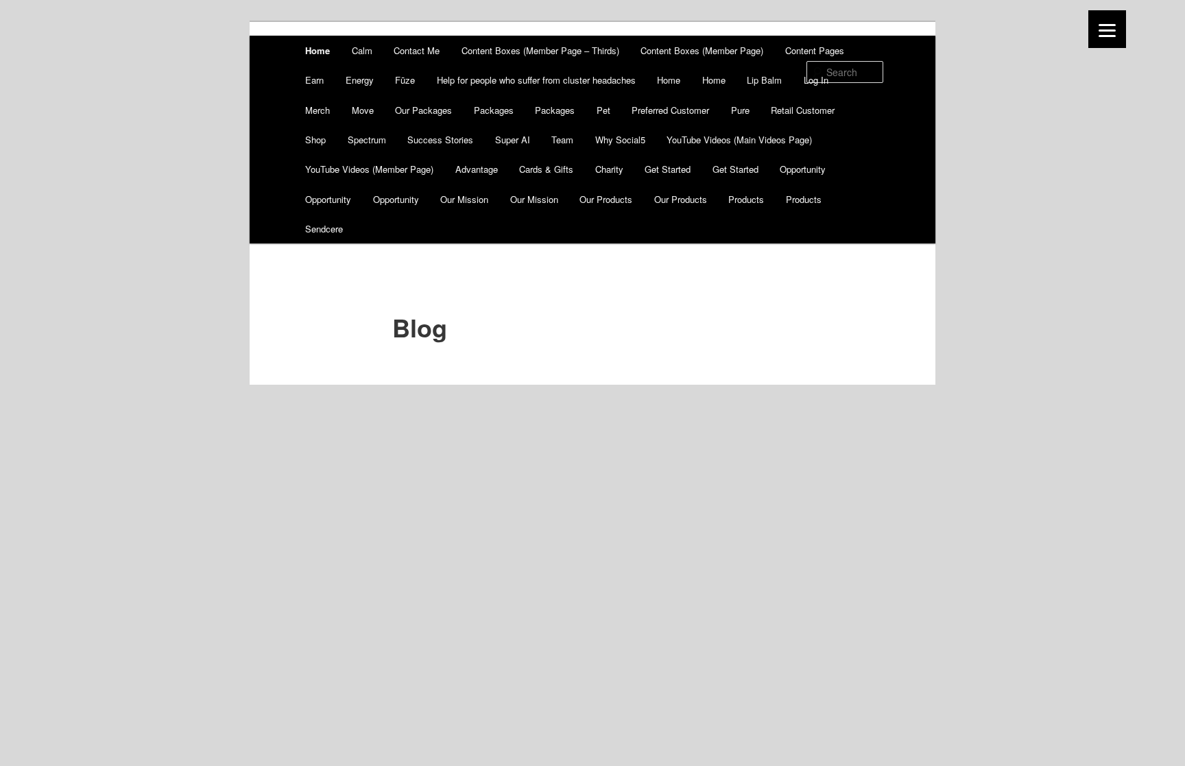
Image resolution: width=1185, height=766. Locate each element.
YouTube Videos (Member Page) (369, 169)
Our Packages (423, 110)
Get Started (668, 169)
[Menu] (1107, 29)
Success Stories (440, 139)
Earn (314, 79)
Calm (362, 50)
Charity (609, 169)
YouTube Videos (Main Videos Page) (739, 139)
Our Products (605, 199)
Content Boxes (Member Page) (702, 50)
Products (746, 199)
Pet (603, 110)
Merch (317, 110)
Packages (494, 110)
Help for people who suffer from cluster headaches (536, 79)
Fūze (405, 79)
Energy (360, 79)
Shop (315, 139)
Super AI (512, 139)
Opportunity (803, 169)
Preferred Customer (670, 110)
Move (363, 110)
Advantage (476, 169)
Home (317, 50)
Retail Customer (803, 110)
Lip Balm (764, 79)
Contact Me (417, 50)
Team (562, 139)
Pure (740, 110)
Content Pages (814, 50)
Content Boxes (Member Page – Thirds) (540, 50)
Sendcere (324, 228)
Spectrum (367, 139)
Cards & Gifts (546, 169)
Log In (816, 79)
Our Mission (464, 199)
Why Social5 (620, 139)
